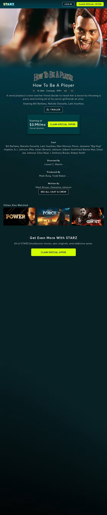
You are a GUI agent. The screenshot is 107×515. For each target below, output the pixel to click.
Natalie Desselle (29, 146)
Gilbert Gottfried (72, 149)
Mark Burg (45, 175)
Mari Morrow (64, 146)
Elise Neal (43, 152)
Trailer (55, 109)
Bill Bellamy (12, 146)
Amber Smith (78, 152)
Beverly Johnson (51, 149)
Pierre (75, 146)
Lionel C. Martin (53, 164)
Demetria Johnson (61, 187)
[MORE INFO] (19, 217)
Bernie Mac (89, 149)
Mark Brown (42, 187)
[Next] (103, 217)
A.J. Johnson (21, 149)
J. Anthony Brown (60, 152)
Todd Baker (59, 175)
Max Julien (35, 149)
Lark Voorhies (48, 146)
